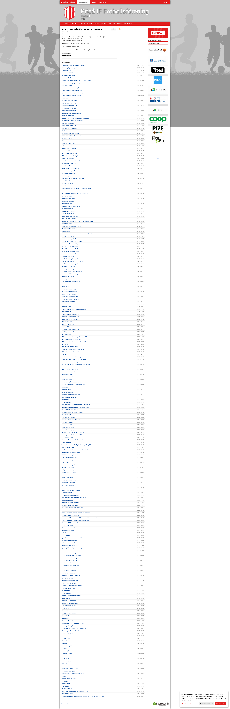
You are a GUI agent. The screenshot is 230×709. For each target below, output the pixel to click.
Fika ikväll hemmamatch (68, 123)
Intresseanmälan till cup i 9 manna (70, 133)
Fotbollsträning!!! (66, 638)
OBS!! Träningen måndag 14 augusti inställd (73, 362)
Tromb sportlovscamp (67, 437)
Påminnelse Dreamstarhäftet (69, 600)
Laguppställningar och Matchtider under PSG (73, 384)
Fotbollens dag (65, 666)
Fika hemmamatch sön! (68, 158)
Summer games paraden (68, 485)
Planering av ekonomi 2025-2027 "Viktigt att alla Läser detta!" (77, 80)
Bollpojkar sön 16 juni (67, 183)
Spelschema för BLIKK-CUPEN (69, 457)
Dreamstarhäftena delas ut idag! (70, 545)
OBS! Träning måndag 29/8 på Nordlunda (72, 455)
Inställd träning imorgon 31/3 (69, 289)
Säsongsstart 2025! (67, 85)
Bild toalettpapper (66, 402)
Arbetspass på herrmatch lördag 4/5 (71, 254)
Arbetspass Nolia (66, 151)
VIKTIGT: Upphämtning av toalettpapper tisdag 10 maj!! (76, 520)
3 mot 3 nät (64, 663)
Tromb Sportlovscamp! (67, 535)
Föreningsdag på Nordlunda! (69, 218)
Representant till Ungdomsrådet (70, 603)
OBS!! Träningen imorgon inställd (70, 369)
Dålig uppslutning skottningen (69, 291)
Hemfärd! (64, 636)
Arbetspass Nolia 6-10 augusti (69, 475)
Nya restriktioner (66, 590)
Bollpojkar (64, 130)
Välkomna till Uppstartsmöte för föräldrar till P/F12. (75, 691)
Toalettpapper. (65, 399)
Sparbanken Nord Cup (67, 424)
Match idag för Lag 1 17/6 (68, 588)
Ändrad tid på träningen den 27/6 (70, 168)
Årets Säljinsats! (66, 533)
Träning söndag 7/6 (67, 646)
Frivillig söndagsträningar (68, 301)
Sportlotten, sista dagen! (68, 256)
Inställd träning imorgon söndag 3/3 (71, 299)
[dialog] (204, 699)
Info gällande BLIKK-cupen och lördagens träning (74, 359)
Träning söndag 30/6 (67, 593)
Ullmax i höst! (65, 344)
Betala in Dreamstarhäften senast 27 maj (72, 595)
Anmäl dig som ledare (67, 693)
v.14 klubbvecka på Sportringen (70, 671)
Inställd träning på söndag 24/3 (70, 296)
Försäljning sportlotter (67, 422)
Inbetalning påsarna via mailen (69, 100)
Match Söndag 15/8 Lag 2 (68, 573)
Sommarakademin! (66, 70)
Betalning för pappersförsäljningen (71, 176)
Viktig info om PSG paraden (69, 372)
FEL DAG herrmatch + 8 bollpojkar (70, 249)
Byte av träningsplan (67, 492)
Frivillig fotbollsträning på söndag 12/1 (72, 90)
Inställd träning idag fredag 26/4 (70, 259)
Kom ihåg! (64, 354)
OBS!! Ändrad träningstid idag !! (70, 156)
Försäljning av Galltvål (67, 563)
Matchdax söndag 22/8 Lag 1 (69, 560)
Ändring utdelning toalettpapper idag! (71, 113)
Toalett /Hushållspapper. (68, 201)
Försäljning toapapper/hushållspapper (72, 238)
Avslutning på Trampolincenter (69, 108)
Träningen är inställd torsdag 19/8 (70, 565)
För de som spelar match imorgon (70, 505)
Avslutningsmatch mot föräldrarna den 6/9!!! (73, 623)
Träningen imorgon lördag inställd (70, 329)
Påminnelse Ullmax (66, 306)
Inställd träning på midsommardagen (71, 382)
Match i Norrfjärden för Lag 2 (69, 583)
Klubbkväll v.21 (65, 686)
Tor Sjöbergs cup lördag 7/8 (69, 578)
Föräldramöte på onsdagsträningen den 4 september (75, 118)
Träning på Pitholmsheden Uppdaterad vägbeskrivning (76, 512)
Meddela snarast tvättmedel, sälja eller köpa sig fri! (75, 450)
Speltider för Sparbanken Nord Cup (71, 419)
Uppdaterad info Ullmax (68, 324)
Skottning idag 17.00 (67, 279)
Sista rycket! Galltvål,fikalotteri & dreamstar (82, 29)
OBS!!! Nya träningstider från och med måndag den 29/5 (76, 407)
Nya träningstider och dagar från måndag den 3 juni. (75, 193)
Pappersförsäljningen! (67, 208)
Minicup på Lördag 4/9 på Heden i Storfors (73, 543)
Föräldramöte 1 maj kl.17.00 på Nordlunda (72, 261)
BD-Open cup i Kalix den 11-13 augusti (71, 377)
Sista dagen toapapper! (68, 213)
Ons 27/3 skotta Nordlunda (69, 294)
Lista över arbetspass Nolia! (69, 472)
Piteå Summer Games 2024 (68, 173)
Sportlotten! (65, 387)
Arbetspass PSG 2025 (67, 73)
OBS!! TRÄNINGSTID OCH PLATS (70, 347)
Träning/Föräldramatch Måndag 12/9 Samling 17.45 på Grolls (77, 445)
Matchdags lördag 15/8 (68, 633)
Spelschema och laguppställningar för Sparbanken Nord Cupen (78, 233)
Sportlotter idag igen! (67, 223)
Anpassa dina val (186, 703)
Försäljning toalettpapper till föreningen (72, 357)
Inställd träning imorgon (68, 379)
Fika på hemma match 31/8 (69, 125)
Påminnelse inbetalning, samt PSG (70, 502)
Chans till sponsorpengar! (68, 236)
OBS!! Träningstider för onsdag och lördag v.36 (74, 342)
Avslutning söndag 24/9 (68, 331)
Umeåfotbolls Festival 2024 (69, 148)
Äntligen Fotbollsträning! (68, 470)
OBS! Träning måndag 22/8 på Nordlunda (72, 460)
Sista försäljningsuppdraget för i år (71, 68)
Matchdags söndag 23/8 (68, 626)
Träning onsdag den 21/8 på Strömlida (71, 135)
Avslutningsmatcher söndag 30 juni (71, 163)
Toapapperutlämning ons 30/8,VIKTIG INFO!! (73, 349)
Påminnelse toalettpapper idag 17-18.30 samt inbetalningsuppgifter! (79, 517)
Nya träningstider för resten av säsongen (72, 120)
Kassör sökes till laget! (67, 392)
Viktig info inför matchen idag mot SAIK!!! (72, 241)
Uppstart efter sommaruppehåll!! (70, 580)
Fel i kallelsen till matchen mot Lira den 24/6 (73, 178)
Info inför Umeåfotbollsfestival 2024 (71, 161)
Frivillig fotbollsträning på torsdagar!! (71, 95)
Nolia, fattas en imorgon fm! (69, 465)
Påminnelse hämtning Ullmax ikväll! (71, 316)
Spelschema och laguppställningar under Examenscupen (76, 188)
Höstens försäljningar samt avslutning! (71, 452)
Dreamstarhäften (66, 618)
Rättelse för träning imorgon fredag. (71, 246)
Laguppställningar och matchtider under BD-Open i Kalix (76, 364)
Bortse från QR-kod (67, 389)
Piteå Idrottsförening (68, 2)
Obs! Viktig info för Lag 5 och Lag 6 (71, 490)
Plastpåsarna (65, 98)
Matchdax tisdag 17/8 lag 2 (69, 570)
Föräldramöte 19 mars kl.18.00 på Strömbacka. (74, 88)
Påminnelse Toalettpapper (68, 75)
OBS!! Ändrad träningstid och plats (70, 352)
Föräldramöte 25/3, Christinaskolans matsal (73, 673)
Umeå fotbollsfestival (67, 203)
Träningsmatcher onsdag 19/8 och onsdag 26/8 (74, 628)
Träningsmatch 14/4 (67, 284)
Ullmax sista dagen (66, 311)
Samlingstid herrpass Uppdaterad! (70, 251)
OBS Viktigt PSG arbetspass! (69, 269)
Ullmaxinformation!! (67, 334)
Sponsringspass (66, 231)
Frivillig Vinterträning (67, 442)
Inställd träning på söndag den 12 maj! (71, 226)
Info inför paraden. (66, 166)
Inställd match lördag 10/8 (68, 143)
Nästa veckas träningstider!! (69, 110)
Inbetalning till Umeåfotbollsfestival (71, 206)
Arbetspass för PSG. (67, 414)
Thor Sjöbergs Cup (66, 658)
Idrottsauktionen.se (67, 653)
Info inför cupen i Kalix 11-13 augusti (71, 367)
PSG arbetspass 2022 (67, 500)
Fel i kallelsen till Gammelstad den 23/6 (72, 181)
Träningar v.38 (65, 326)
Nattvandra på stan (66, 651)
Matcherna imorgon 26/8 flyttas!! (70, 553)
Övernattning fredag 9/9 (68, 447)
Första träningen (66, 683)
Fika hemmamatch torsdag (68, 191)
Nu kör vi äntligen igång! (68, 429)
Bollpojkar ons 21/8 (67, 138)
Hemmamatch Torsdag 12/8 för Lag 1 (71, 575)
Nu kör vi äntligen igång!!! (68, 530)
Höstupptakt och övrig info (69, 678)
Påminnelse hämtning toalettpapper (71, 394)
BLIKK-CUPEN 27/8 (66, 462)
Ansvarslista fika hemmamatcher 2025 (71, 78)
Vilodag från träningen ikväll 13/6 (70, 495)
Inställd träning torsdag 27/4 (69, 427)
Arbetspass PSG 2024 (67, 196)
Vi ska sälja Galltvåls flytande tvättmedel (72, 585)
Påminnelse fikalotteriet (68, 620)
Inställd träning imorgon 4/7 (69, 480)
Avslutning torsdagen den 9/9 (69, 540)
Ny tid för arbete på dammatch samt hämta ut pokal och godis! (78, 538)
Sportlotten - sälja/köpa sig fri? (70, 264)
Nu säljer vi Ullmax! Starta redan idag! (71, 339)
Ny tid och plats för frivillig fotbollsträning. (72, 93)
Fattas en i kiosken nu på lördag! (70, 244)
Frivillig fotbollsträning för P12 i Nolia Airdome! (74, 309)
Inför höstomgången (67, 661)
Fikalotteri (64, 568)
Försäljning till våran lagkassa (69, 128)
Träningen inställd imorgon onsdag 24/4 (72, 271)
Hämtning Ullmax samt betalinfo (70, 319)
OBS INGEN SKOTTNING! (68, 276)
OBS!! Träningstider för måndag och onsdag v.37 (74, 336)
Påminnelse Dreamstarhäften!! (69, 613)
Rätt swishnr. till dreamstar (68, 615)
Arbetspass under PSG (67, 374)
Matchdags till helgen (67, 525)
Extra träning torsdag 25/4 (68, 266)
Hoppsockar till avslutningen (69, 103)
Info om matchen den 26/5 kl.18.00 (70, 409)
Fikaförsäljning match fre (68, 211)
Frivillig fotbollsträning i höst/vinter (71, 314)
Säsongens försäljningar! (68, 527)
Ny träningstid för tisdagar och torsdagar (72, 548)
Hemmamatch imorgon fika (69, 171)
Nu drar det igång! (66, 286)
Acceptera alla (220, 704)
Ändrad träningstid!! (67, 598)
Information (65, 681)
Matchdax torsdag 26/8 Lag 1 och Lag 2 (72, 555)
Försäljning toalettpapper (68, 417)
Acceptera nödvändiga (206, 704)
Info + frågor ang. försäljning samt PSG (72, 435)
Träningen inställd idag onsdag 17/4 (71, 274)
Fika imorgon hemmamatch (69, 140)
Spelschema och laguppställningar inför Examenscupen (76, 404)
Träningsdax (65, 648)
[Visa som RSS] (120, 29)
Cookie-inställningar (66, 704)
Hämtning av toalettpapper (68, 198)
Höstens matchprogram (68, 467)
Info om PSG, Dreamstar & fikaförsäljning (72, 507)
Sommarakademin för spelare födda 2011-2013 (74, 65)
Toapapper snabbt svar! (68, 115)
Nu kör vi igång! (66, 610)
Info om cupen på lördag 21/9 (69, 105)
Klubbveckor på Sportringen (69, 605)
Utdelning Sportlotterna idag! (69, 228)
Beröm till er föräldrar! (67, 477)
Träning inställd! (66, 608)
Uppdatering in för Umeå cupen (70, 153)
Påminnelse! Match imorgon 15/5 (70, 515)
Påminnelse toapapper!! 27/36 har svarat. (72, 412)
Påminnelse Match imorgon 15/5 (70, 522)
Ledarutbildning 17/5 (67, 688)
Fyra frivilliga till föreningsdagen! (70, 216)
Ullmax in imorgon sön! (67, 321)
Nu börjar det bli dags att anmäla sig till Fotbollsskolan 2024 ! (77, 221)
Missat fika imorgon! (67, 186)
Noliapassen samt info (67, 145)
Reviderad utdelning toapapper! (70, 397)
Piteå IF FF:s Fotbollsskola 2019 (70, 668)
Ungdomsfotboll (83, 2)
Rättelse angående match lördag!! (70, 631)
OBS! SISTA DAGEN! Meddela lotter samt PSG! (73, 432)
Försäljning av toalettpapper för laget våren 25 (73, 83)
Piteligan (64, 676)
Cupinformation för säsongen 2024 (71, 281)
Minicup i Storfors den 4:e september (71, 558)
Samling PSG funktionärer (68, 482)
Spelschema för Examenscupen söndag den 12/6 (74, 497)
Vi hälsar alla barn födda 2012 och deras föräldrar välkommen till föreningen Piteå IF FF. (84, 696)
